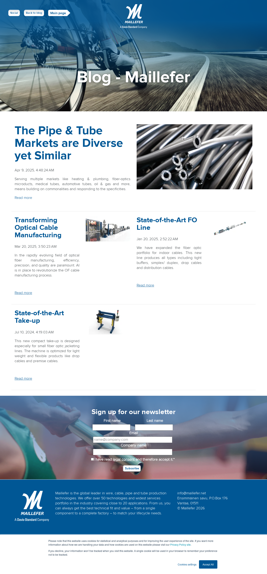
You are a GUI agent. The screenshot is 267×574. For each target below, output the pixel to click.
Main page (58, 13)
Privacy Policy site (180, 544)
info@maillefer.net (191, 493)
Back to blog (34, 13)
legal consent (124, 459)
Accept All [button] (208, 564)
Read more (23, 197)
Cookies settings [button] (187, 564)
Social (14, 13)
